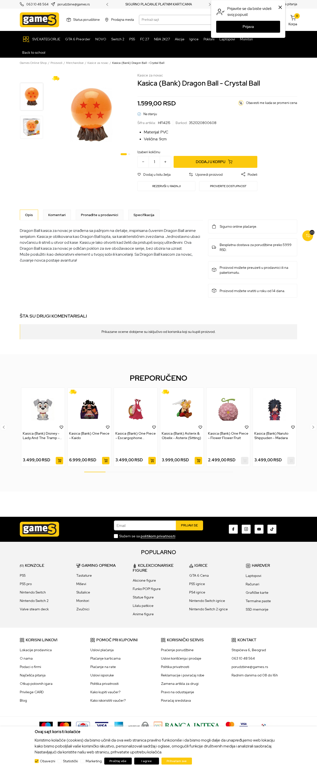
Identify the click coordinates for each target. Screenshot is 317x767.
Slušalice (83, 592)
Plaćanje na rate (103, 667)
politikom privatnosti (158, 536)
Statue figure (143, 597)
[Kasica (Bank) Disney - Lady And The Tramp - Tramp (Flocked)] (42, 409)
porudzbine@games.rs (73, 4)
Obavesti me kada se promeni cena (271, 103)
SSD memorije (257, 609)
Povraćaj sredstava (176, 700)
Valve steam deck (34, 609)
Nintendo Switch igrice (207, 600)
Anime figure (143, 614)
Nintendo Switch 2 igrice (208, 609)
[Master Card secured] (230, 725)
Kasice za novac (97, 63)
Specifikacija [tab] (143, 215)
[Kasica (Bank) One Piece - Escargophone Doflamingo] (135, 409)
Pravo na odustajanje (177, 692)
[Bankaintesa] (187, 725)
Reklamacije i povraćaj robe (182, 675)
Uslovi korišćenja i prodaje (181, 658)
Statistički (70, 761)
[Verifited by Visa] (243, 725)
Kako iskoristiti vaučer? (108, 700)
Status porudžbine (86, 20)
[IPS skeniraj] (265, 725)
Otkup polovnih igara (36, 683)
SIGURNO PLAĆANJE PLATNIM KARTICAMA (158, 4)
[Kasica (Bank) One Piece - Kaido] (89, 409)
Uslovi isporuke (102, 675)
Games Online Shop (33, 63)
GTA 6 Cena (199, 575)
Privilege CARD (32, 692)
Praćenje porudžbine (177, 650)
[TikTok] (271, 529)
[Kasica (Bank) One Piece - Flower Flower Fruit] (228, 409)
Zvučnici (82, 609)
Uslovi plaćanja (102, 650)
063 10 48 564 (37, 4)
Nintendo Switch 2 (34, 600)
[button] (154, 174)
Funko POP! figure (147, 589)
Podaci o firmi (30, 667)
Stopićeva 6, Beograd (249, 650)
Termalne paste (258, 601)
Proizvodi (56, 63)
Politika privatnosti (104, 683)
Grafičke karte (257, 592)
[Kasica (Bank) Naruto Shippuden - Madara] (274, 409)
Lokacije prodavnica (36, 650)
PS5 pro (26, 584)
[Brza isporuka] (57, 78)
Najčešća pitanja (33, 675)
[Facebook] (233, 529)
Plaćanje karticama (105, 658)
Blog (23, 700)
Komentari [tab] (57, 215)
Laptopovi (253, 575)
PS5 (23, 575)
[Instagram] (246, 529)
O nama (26, 658)
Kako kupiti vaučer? (105, 692)
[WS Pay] (138, 725)
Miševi (81, 584)
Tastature (84, 575)
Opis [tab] (29, 215)
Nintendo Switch (33, 592)
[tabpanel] (91, 115)
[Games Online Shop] (39, 19)
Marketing (94, 761)
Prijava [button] (248, 26)
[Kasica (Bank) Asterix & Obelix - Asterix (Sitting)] (181, 409)
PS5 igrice (197, 584)
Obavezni (47, 761)
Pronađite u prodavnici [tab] (99, 215)
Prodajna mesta (122, 20)
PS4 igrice (197, 592)
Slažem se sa (147, 536)
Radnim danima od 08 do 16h (255, 675)
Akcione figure (144, 580)
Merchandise (75, 63)
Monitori (82, 600)
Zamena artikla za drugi (180, 683)
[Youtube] (259, 529)
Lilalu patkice (143, 605)
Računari (252, 584)
